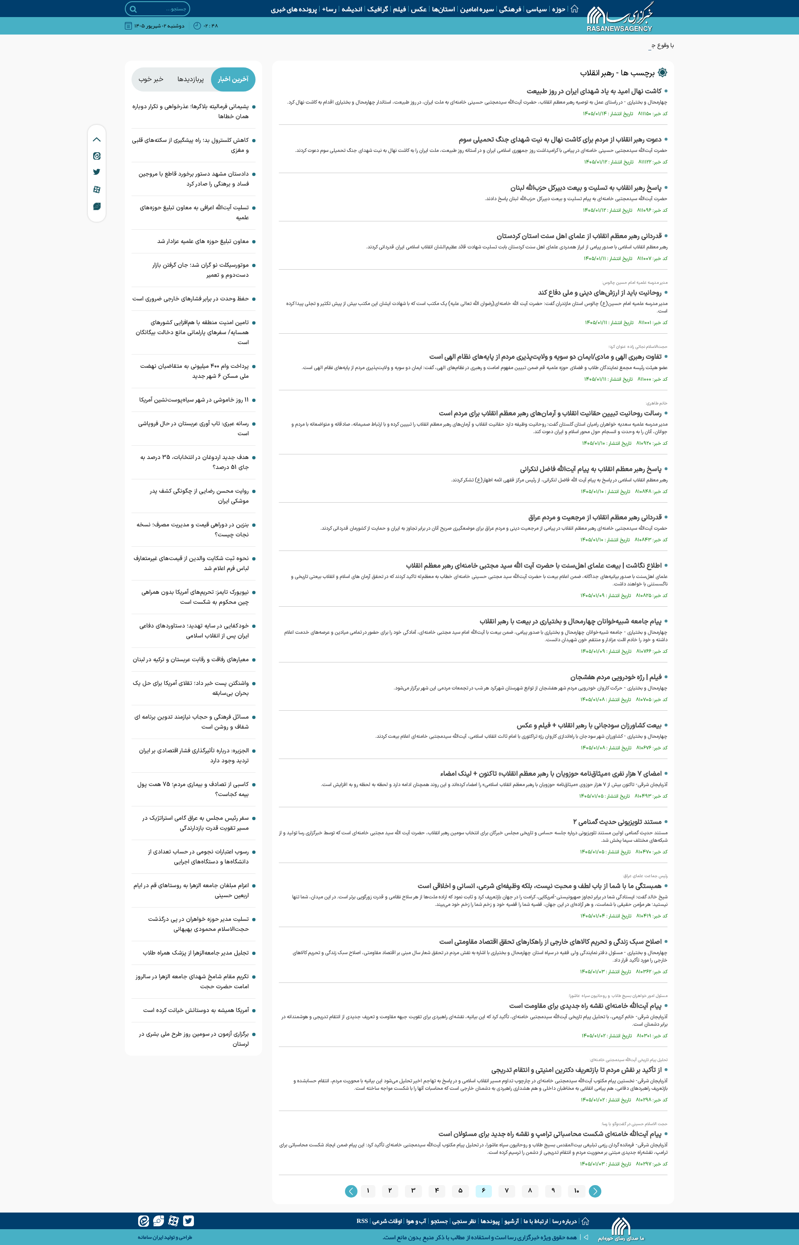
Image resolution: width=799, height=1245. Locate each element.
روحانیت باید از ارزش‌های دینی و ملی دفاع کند (600, 293)
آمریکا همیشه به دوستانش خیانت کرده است (196, 1010)
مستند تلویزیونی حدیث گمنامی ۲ (617, 822)
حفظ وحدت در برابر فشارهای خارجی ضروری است (190, 299)
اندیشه (352, 9)
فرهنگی (510, 9)
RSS (362, 1221)
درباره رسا (564, 1221)
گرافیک (377, 9)
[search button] (133, 9)
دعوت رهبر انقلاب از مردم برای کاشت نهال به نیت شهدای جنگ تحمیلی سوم (560, 140)
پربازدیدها (190, 79)
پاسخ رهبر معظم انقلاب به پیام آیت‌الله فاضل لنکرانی (591, 469)
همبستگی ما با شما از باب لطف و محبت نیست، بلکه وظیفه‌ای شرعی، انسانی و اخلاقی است (540, 886)
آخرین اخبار (233, 79)
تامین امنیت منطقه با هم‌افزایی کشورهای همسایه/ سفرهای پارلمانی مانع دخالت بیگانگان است (192, 332)
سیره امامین (477, 9)
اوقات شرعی (387, 1221)
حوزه (558, 9)
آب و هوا (416, 1221)
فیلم (399, 9)
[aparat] (173, 1221)
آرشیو (511, 1221)
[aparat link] (97, 189)
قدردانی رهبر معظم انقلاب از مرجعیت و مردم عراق (595, 518)
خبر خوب (151, 79)
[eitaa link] (97, 156)
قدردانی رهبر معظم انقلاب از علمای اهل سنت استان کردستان (579, 236)
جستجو (439, 1221)
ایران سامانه (150, 1237)
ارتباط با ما (536, 1221)
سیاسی (536, 9)
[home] (621, 1230)
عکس (419, 9)
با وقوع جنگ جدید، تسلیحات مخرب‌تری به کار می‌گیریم (608, 45)
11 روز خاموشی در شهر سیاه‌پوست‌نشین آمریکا (194, 400)
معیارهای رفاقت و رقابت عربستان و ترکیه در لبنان (191, 659)
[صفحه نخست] (571, 8)
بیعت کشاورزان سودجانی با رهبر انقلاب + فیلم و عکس (589, 726)
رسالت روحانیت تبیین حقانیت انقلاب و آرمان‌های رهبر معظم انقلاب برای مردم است (550, 414)
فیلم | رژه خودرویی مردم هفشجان (616, 677)
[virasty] (158, 1221)
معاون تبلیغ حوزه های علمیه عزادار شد (203, 241)
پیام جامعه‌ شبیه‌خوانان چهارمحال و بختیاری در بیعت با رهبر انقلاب (571, 622)
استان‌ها (443, 9)
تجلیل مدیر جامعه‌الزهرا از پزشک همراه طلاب (196, 953)
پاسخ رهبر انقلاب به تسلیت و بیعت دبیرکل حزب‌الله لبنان (586, 188)
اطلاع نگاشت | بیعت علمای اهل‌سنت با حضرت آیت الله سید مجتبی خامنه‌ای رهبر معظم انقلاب (534, 566)
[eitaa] (143, 1221)
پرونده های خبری (294, 9)
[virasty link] (97, 206)
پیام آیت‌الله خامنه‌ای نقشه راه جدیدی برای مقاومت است (585, 1006)
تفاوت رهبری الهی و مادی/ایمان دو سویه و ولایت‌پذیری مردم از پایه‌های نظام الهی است (545, 357)
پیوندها (490, 1221)
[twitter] (188, 1221)
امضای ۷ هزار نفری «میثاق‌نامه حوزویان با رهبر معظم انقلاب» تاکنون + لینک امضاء (551, 774)
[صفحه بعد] (595, 1191)
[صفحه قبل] (351, 1191)
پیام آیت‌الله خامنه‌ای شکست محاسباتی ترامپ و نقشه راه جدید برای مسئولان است (550, 1134)
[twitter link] (97, 172)
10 (576, 1191)
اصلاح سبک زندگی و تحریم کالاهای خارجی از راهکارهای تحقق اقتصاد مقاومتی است (550, 942)
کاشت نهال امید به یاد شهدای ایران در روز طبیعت (594, 92)
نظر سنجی (464, 1221)
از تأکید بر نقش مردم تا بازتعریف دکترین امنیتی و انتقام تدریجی (576, 1070)
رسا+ (329, 9)
